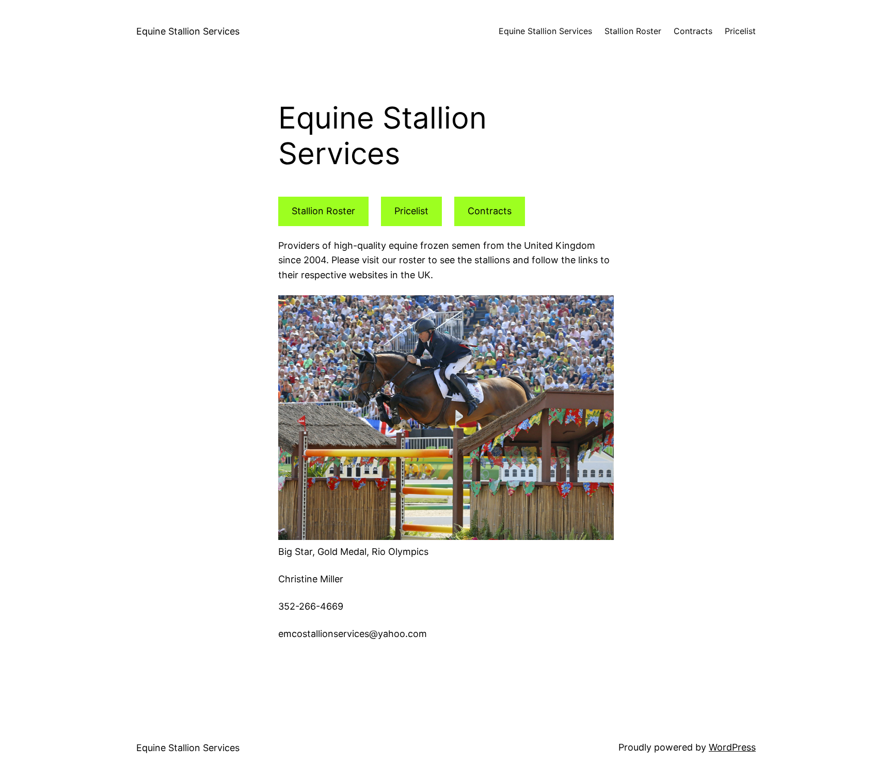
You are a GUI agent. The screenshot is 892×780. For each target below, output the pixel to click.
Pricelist (411, 210)
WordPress (732, 747)
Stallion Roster (323, 210)
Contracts (490, 210)
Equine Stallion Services (188, 31)
